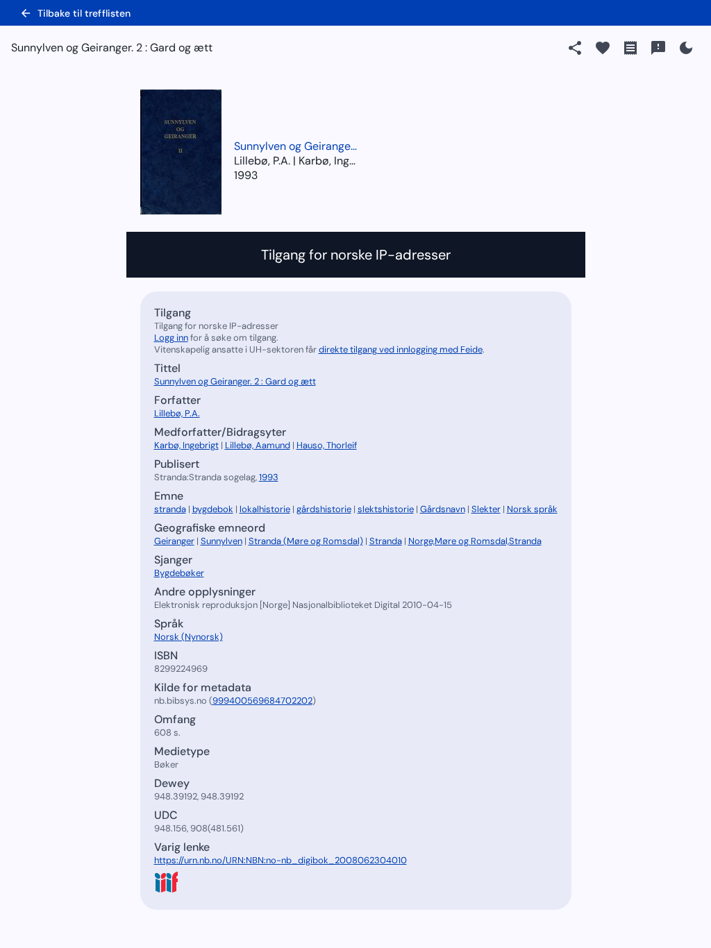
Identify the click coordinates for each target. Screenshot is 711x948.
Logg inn (171, 338)
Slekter (486, 509)
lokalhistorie (265, 509)
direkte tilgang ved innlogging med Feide (401, 349)
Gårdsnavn (442, 509)
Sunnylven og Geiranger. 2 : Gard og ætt (296, 146)
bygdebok (212, 509)
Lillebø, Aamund (257, 445)
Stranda (385, 541)
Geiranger (174, 541)
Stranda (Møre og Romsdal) (306, 541)
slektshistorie (386, 509)
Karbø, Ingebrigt (186, 445)
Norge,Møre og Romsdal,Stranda (475, 541)
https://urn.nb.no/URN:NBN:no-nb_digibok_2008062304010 (280, 860)
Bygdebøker (179, 573)
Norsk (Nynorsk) (188, 637)
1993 (246, 175)
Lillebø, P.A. (177, 413)
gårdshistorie (323, 509)
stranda (170, 509)
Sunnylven (221, 541)
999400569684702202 (262, 700)
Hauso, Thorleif (326, 445)
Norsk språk (532, 509)
